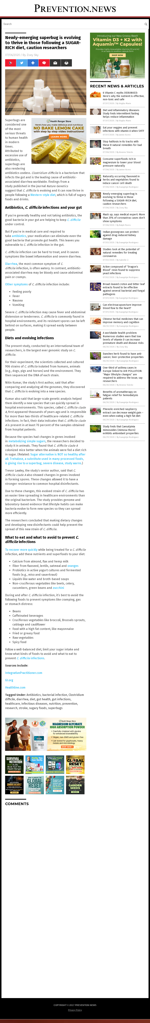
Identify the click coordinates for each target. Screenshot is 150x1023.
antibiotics (19, 236)
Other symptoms (16, 284)
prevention (69, 703)
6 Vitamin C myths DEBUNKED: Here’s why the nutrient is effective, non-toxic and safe (123, 96)
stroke (23, 708)
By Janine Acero (123, 135)
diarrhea (22, 699)
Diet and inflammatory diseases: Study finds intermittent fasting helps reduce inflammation (121, 113)
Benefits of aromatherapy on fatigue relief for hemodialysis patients (120, 395)
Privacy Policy (75, 1010)
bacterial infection (54, 695)
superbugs (55, 708)
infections (30, 658)
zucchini (58, 588)
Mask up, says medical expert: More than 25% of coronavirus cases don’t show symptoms (124, 218)
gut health (43, 699)
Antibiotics (34, 695)
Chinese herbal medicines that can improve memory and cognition (123, 320)
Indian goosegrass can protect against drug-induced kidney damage (120, 235)
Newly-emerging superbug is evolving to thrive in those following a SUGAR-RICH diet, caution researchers (120, 198)
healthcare (12, 703)
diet (32, 699)
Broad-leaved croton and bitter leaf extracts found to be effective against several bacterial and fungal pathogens (124, 289)
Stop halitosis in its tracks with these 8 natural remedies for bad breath (122, 145)
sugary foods (38, 708)
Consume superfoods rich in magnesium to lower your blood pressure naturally (121, 162)
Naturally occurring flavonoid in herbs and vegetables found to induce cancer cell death (121, 180)
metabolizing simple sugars (27, 441)
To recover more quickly (21, 549)
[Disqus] (45, 855)
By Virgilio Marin (123, 103)
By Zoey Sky (122, 208)
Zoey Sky (33, 55)
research (11, 708)
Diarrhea (11, 264)
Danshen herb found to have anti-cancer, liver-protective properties (123, 355)
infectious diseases (34, 703)
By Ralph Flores (124, 225)
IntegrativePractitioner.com (23, 673)
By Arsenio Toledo (125, 152)
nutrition (55, 703)
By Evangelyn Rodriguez (127, 187)
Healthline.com (15, 687)
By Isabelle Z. (123, 260)
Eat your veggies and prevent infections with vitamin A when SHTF (123, 129)
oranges (73, 566)
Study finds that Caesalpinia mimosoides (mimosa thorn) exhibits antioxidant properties (121, 430)
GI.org (9, 680)
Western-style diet (42, 195)
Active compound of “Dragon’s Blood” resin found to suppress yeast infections (121, 270)
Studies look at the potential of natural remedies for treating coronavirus (121, 252)
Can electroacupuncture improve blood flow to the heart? (122, 306)
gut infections (61, 699)
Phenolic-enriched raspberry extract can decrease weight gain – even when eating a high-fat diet (123, 412)
